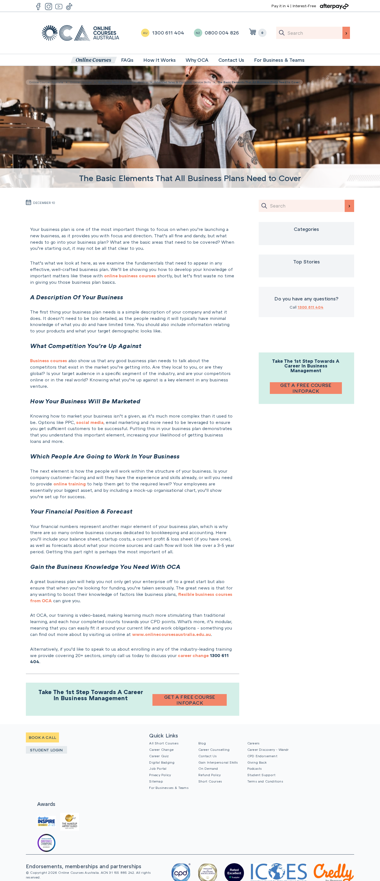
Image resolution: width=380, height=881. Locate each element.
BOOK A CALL (42, 737)
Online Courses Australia (80, 33)
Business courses (48, 360)
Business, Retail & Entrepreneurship (123, 82)
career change (193, 655)
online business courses (130, 275)
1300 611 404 (311, 307)
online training (69, 484)
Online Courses (81, 82)
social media (89, 422)
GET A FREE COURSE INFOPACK (189, 700)
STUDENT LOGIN (46, 749)
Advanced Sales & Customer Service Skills (182, 82)
